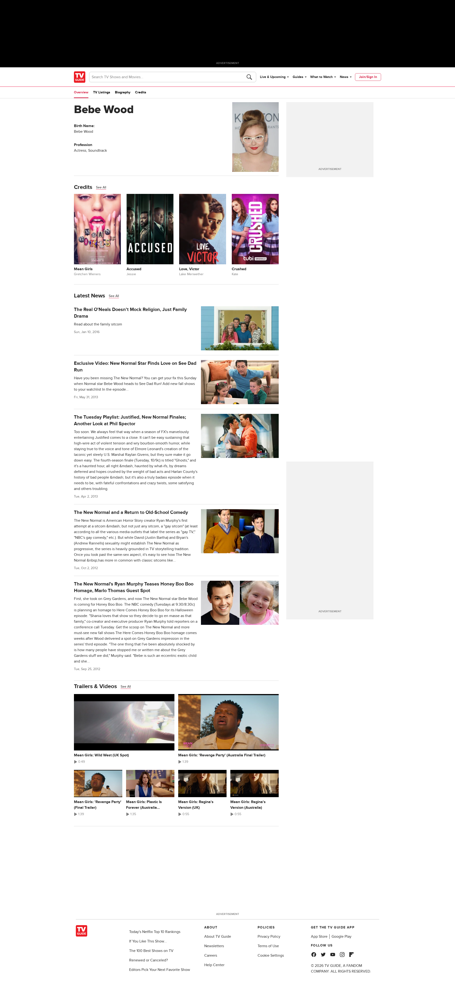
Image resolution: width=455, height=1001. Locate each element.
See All (101, 187)
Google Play (341, 936)
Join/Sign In (368, 77)
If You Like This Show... (148, 941)
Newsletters (214, 946)
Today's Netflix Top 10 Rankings (154, 931)
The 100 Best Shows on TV (151, 950)
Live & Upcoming (273, 77)
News (344, 77)
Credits (140, 92)
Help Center (214, 965)
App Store (319, 936)
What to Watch (321, 77)
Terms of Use (268, 946)
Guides (298, 77)
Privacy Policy (269, 936)
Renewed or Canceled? (148, 960)
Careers (210, 955)
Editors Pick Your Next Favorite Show (159, 969)
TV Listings (101, 92)
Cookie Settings (271, 955)
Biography (122, 92)
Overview (81, 92)
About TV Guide (217, 936)
